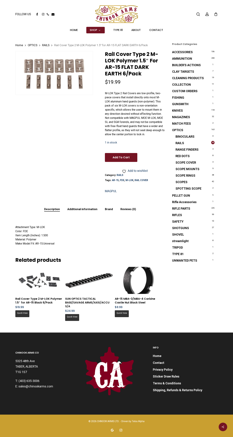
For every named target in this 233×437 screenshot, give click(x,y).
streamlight (180, 241)
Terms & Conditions (167, 383)
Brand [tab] (109, 209)
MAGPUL (111, 191)
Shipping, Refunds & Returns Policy (177, 390)
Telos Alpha (138, 421)
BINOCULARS (185, 136)
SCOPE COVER (186, 162)
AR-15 (115, 180)
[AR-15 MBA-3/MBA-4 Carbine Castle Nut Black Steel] (139, 280)
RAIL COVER (141, 180)
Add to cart (121, 157)
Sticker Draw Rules (166, 376)
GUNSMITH (180, 104)
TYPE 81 (178, 254)
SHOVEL (178, 234)
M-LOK (129, 180)
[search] (198, 14)
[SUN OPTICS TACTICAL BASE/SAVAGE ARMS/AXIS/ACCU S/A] (89, 280)
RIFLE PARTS (181, 208)
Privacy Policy (163, 369)
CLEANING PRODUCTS (188, 78)
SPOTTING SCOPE (188, 188)
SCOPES (181, 182)
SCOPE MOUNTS (187, 169)
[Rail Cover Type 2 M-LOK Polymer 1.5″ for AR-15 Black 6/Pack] (39, 280)
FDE (122, 180)
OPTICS (32, 45)
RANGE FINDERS (187, 149)
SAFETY (178, 221)
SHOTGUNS (180, 228)
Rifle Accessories (184, 202)
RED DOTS (183, 156)
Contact (158, 363)
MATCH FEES (181, 123)
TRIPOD (177, 247)
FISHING (178, 97)
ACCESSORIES (182, 52)
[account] (207, 14)
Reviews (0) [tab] (128, 209)
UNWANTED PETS (184, 260)
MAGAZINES (181, 117)
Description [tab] (52, 209)
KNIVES (177, 110)
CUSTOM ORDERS (185, 91)
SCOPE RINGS (185, 175)
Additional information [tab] (82, 209)
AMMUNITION (182, 58)
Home (19, 45)
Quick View (22, 313)
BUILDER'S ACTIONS (186, 65)
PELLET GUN (181, 195)
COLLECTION (181, 84)
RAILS (45, 45)
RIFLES (177, 215)
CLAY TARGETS (183, 71)
